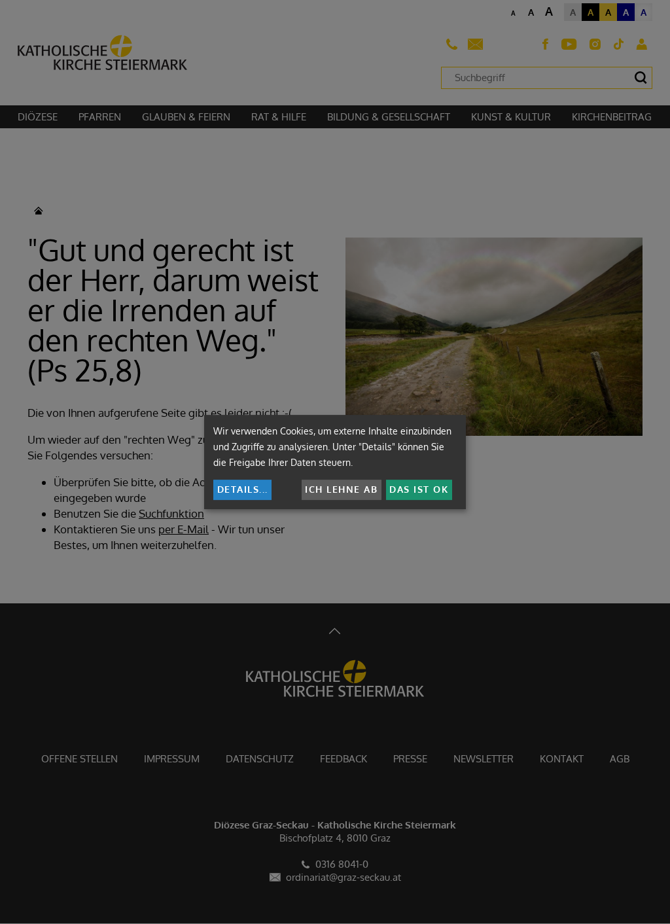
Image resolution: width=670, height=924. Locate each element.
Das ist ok (418, 489)
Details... (242, 489)
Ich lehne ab (341, 489)
